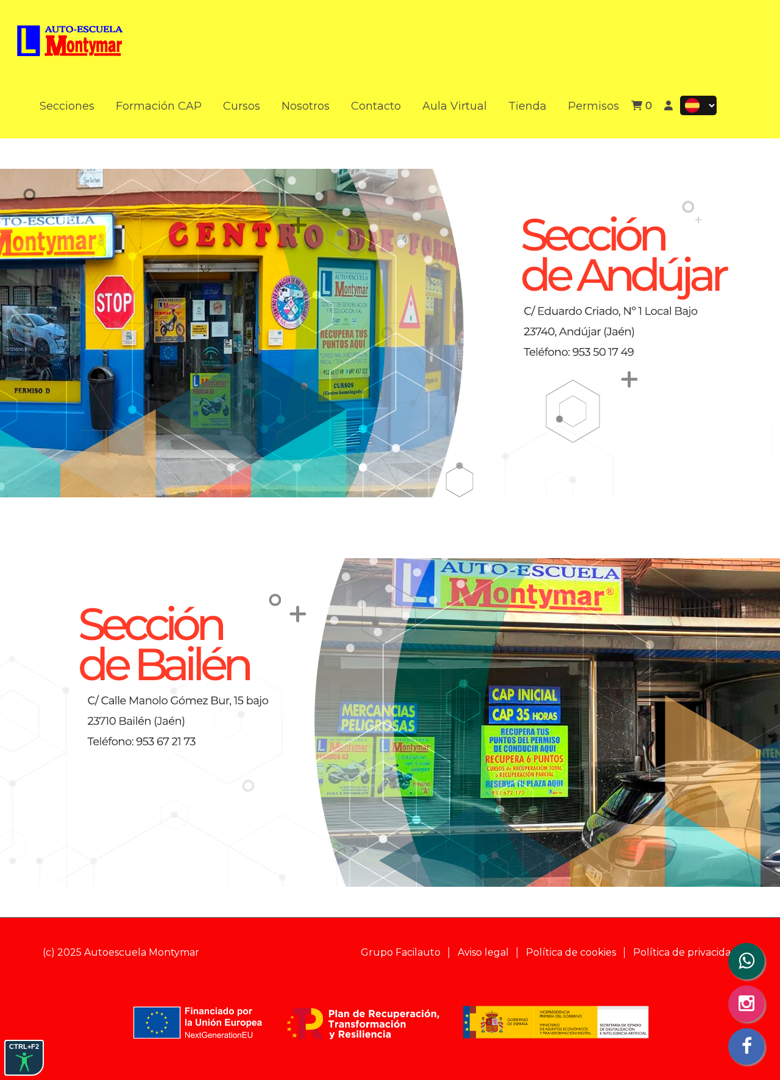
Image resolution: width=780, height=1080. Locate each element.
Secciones (67, 106)
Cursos (241, 106)
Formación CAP (159, 106)
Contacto (376, 106)
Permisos (593, 106)
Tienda (527, 106)
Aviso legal (483, 952)
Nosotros (306, 106)
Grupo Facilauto (401, 952)
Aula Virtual (454, 106)
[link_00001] (70, 35)
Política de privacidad (685, 952)
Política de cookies (571, 952)
